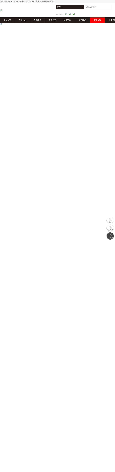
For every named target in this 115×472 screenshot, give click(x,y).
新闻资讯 (52, 20)
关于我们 (82, 20)
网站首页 (7, 20)
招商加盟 (97, 20)
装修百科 (67, 20)
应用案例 (37, 20)
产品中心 (22, 20)
